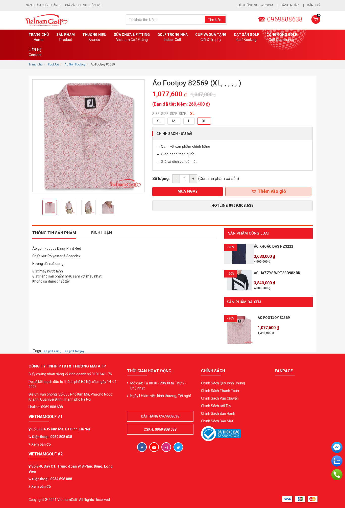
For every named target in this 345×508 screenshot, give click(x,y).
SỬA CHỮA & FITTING (132, 37)
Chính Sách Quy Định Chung (223, 383)
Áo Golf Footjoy (74, 64)
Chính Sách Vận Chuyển (220, 398)
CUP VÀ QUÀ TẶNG (211, 37)
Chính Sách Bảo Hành (218, 413)
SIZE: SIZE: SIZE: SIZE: (169, 114)
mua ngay (188, 191)
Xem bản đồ (41, 444)
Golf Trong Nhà (172, 37)
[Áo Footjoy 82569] (239, 329)
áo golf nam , (52, 351)
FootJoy (53, 64)
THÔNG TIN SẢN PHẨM (54, 232)
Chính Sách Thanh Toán (220, 391)
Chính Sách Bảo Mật (217, 421)
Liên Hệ (35, 52)
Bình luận (101, 232)
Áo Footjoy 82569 (274, 318)
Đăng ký (313, 5)
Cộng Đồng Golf (281, 37)
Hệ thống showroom (255, 5)
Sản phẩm (65, 37)
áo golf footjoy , (75, 351)
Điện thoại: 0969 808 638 (52, 437)
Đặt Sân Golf (246, 37)
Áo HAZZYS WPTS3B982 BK (277, 273)
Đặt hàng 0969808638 (160, 416)
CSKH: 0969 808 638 (160, 429)
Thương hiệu (94, 37)
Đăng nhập (290, 5)
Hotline (232, 205)
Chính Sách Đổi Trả (216, 406)
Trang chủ (39, 37)
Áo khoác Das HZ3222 (273, 246)
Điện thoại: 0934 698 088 (52, 479)
